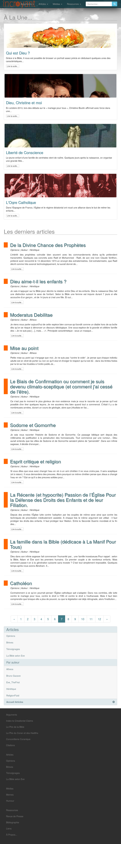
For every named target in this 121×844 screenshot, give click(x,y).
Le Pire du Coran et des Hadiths (22, 733)
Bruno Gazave (13, 675)
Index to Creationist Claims (19, 720)
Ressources (73, 3)
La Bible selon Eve (15, 655)
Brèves (9, 642)
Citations (10, 745)
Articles (42, 3)
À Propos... (11, 834)
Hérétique (11, 688)
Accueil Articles (14, 701)
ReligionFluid (12, 695)
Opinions (10, 635)
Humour (10, 800)
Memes (10, 794)
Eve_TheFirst (13, 682)
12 (99, 619)
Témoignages (13, 649)
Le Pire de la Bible (15, 726)
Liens (9, 828)
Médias (57, 3)
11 (91, 619)
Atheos (9, 669)
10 (82, 619)
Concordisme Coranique (18, 739)
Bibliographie (12, 822)
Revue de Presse (14, 816)
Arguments (26, 3)
